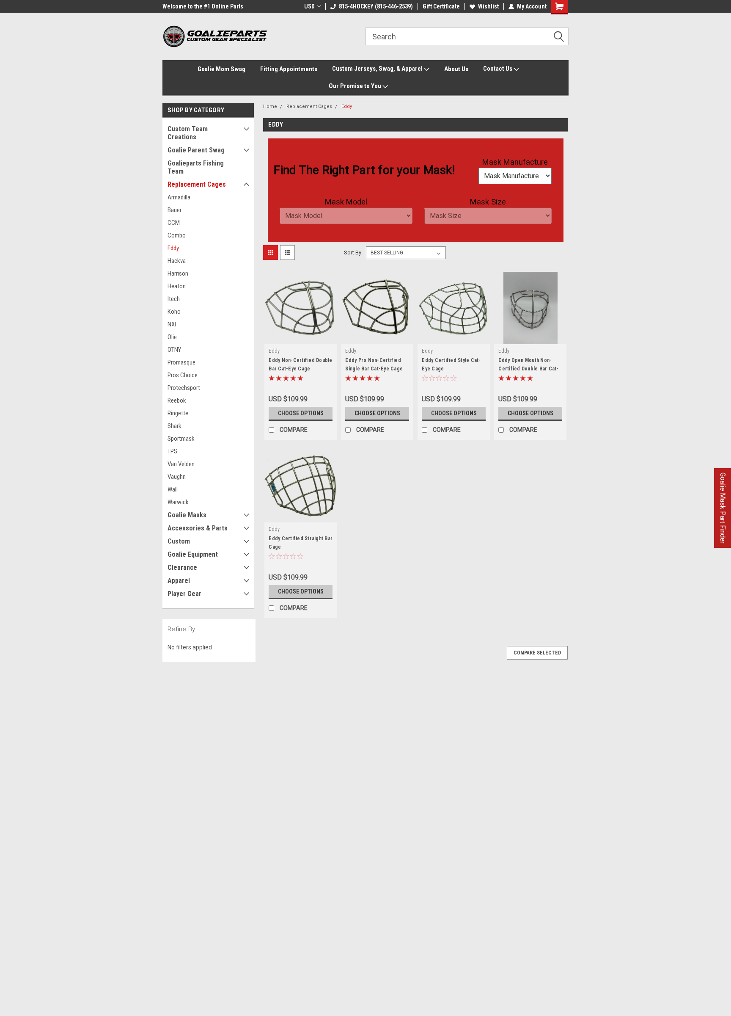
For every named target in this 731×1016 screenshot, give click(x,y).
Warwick (178, 502)
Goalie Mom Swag (221, 69)
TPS (172, 451)
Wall (173, 489)
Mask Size (488, 201)
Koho (174, 311)
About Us (456, 69)
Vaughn (177, 476)
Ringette (178, 413)
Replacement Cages (197, 184)
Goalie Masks (187, 515)
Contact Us (498, 68)
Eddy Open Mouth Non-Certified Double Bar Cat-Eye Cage (528, 368)
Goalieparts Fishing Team (196, 167)
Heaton (177, 286)
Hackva (177, 261)
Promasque (181, 362)
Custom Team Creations (188, 133)
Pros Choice (183, 375)
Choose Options (301, 413)
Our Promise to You (355, 86)
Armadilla (179, 197)
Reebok (177, 400)
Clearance (182, 567)
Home (270, 106)
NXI (172, 324)
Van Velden (181, 464)
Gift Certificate (441, 6)
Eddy (173, 248)
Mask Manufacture (515, 161)
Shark (174, 426)
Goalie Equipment (193, 554)
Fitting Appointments (288, 69)
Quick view (301, 337)
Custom (179, 541)
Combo (177, 235)
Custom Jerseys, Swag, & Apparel (378, 68)
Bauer (174, 210)
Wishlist (488, 6)
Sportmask (181, 438)
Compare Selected (537, 653)
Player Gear (184, 594)
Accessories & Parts (198, 528)
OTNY (174, 349)
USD (309, 6)
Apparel (179, 581)
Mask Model (346, 201)
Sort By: (353, 252)
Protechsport (184, 388)
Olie (172, 337)
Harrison (178, 273)
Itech (174, 299)
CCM (174, 222)
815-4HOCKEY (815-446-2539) (376, 6)
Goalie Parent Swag (196, 150)
